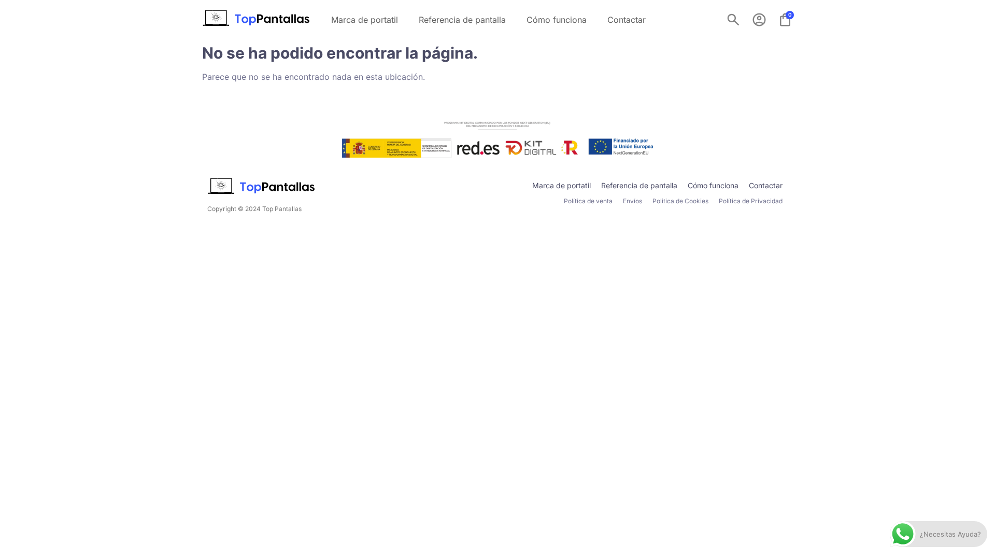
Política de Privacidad (751, 201)
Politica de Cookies (680, 201)
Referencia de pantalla (462, 20)
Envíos (632, 201)
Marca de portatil (364, 20)
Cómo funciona (557, 20)
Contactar (626, 20)
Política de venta (588, 201)
